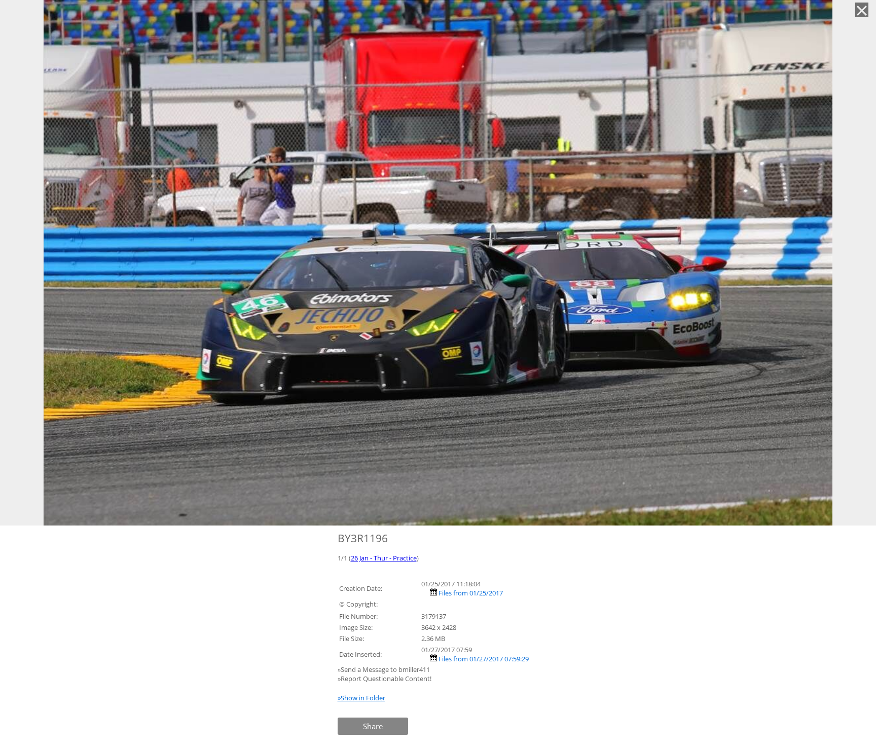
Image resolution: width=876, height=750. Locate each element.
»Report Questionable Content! (384, 678)
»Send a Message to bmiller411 (384, 669)
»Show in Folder (361, 697)
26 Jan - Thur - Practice (384, 557)
